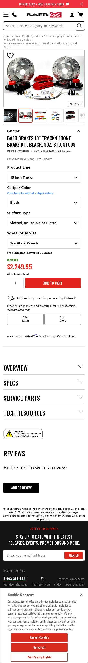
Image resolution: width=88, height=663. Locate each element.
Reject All (39, 647)
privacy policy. (64, 629)
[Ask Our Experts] (14, 15)
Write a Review (21, 487)
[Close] (81, 594)
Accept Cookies (39, 637)
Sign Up (74, 555)
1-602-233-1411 (15, 578)
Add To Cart (53, 283)
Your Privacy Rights (39, 657)
